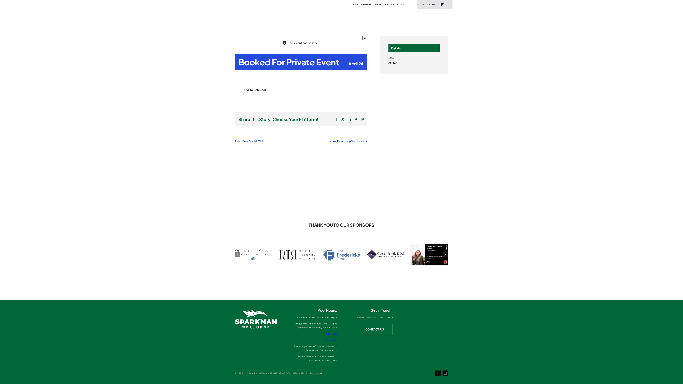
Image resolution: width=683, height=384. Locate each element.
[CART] (442, 4)
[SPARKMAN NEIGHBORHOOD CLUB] (256, 311)
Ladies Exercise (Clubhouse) (346, 141)
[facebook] (438, 373)
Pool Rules (331, 333)
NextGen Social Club (250, 141)
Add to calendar (254, 90)
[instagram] (445, 373)
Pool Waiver (331, 340)
